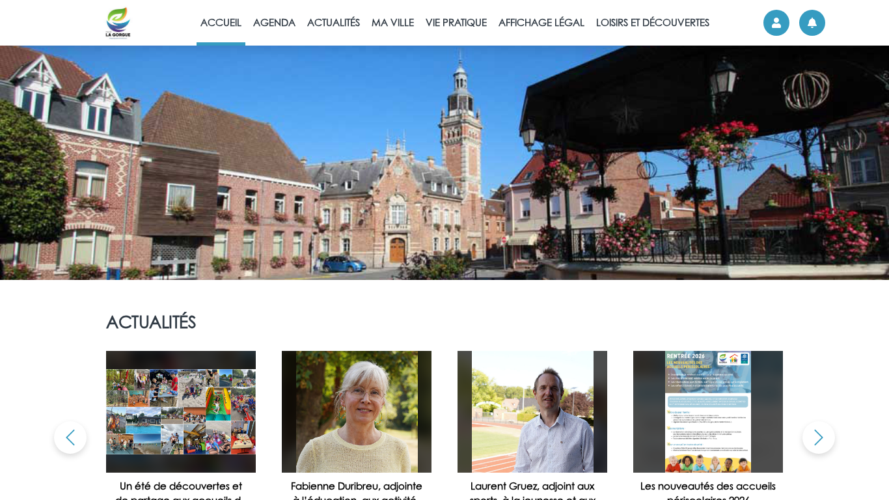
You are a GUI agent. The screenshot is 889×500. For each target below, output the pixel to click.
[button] (70, 437)
